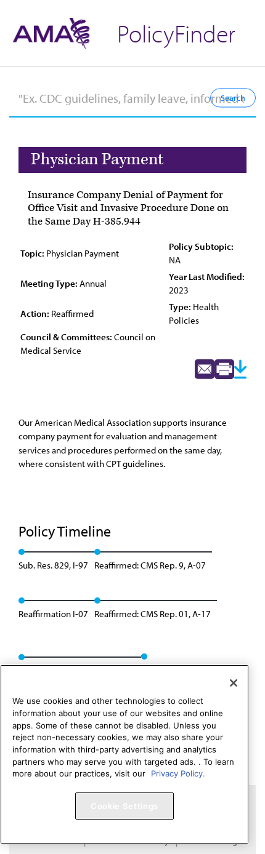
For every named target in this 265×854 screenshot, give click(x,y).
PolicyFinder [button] (176, 33)
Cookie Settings (124, 806)
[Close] (233, 682)
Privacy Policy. (178, 773)
